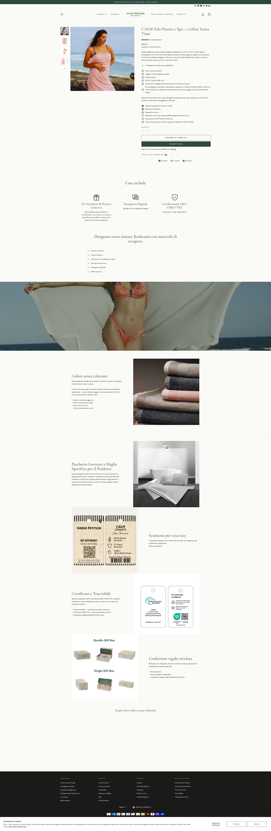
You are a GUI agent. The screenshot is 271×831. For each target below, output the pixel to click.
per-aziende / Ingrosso (162, 14)
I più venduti (64, 797)
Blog (100, 797)
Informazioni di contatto (182, 783)
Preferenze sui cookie (181, 797)
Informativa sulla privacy (18, 826)
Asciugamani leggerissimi (68, 790)
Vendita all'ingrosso (143, 797)
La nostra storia (104, 783)
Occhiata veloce (78, 751)
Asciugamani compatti (67, 786)
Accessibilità (179, 793)
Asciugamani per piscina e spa (69, 793)
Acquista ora (176, 144)
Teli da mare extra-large (67, 783)
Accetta (236, 824)
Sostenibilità (102, 790)
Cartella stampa (104, 800)
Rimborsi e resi (141, 793)
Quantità (145, 127)
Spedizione (144, 47)
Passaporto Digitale (105, 793)
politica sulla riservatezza (183, 786)
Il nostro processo (104, 786)
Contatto (181, 14)
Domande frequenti (143, 786)
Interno (114, 14)
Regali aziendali (65, 800)
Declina (257, 824)
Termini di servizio (180, 790)
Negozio (101, 14)
